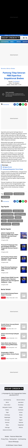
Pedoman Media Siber (16, 436)
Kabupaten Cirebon (7, 407)
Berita (11, 41)
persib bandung (6, 211)
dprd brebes (8, 194)
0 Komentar (5, 104)
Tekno (20, 417)
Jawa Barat (20, 402)
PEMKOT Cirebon (20, 214)
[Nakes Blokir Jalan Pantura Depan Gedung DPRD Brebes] (23, 345)
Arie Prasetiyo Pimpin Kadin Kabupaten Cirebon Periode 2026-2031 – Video (9, 258)
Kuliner (21, 412)
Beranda (3, 68)
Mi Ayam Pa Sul (7, 167)
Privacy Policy (4, 439)
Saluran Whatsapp (14, 441)
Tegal (7, 412)
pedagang (16, 224)
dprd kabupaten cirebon (15, 221)
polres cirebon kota (7, 217)
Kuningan (7, 420)
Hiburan (21, 427)
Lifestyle (19, 41)
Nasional (7, 422)
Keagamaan (21, 425)
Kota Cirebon (7, 405)
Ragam (20, 420)
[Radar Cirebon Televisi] (10, 38)
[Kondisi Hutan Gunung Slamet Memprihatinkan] (23, 326)
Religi (7, 425)
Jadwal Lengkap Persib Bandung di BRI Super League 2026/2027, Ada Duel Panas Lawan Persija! (9, 235)
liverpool (18, 217)
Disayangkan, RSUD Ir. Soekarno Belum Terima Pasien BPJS (10, 354)
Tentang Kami (13, 439)
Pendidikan (20, 405)
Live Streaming (4, 41)
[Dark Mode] (23, 38)
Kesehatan (25, 41)
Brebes (13, 68)
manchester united (7, 214)
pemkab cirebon (18, 211)
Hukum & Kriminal (7, 430)
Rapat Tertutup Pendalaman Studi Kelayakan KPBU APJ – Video (9, 268)
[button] (12, 41)
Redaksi (7, 436)
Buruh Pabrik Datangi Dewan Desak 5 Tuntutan (9, 294)
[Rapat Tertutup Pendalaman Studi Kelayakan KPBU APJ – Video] (23, 269)
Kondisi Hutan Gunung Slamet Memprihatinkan (10, 325)
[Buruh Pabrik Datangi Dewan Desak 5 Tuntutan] (23, 296)
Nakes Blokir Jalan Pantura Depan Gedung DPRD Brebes (9, 343)
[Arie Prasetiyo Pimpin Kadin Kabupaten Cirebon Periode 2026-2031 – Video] (23, 259)
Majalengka (7, 417)
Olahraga (7, 427)
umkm (4, 221)
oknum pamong (19, 194)
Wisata (20, 415)
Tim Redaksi (16, 81)
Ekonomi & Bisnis (21, 399)
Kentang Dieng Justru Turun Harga (13, 169)
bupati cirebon (6, 224)
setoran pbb (5, 197)
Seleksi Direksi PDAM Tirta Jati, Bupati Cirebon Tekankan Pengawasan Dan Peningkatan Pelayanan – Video (10, 280)
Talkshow (21, 422)
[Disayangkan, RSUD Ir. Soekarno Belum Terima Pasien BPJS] (23, 355)
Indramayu (7, 415)
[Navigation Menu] (26, 38)
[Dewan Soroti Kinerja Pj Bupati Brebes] (23, 336)
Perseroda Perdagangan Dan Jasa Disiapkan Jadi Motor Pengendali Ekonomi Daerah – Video (9, 247)
